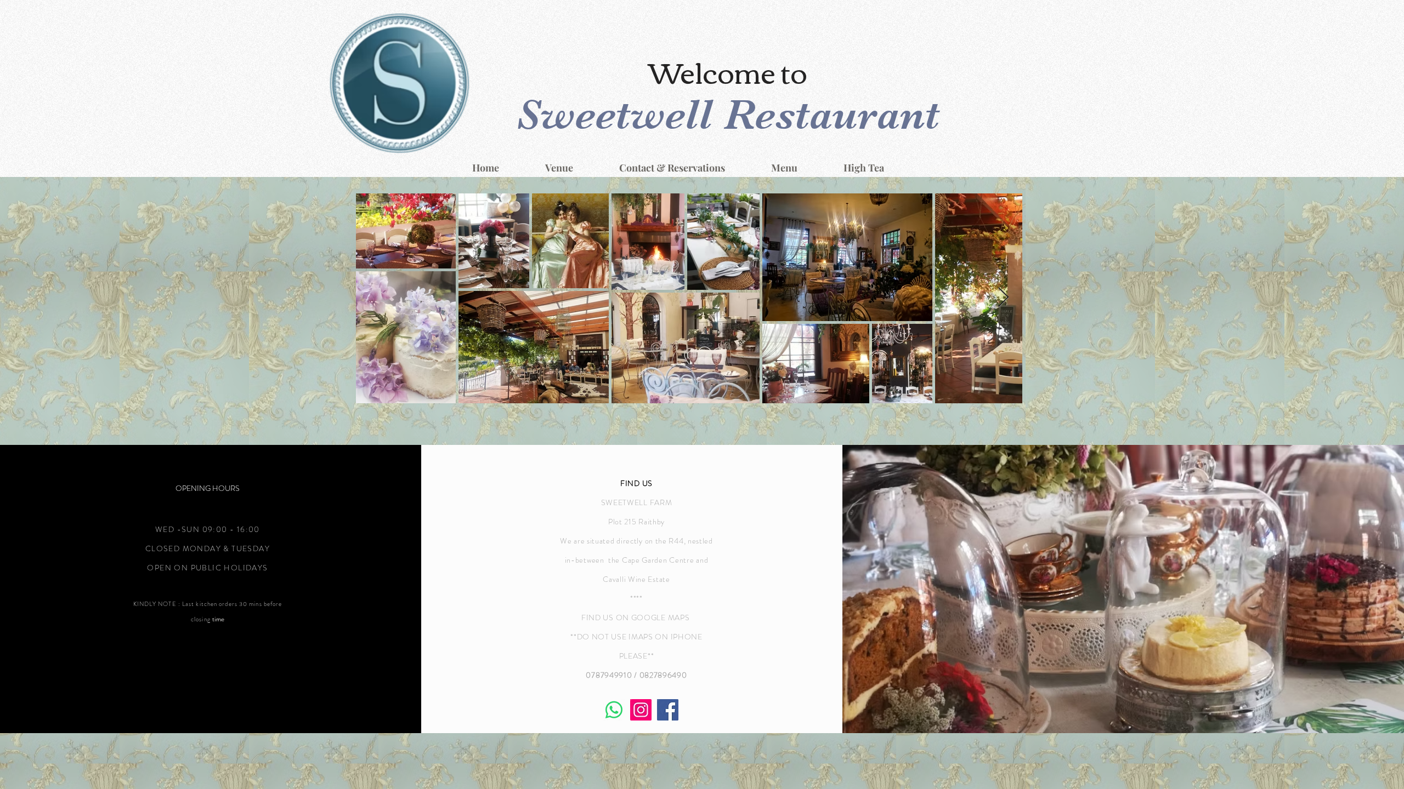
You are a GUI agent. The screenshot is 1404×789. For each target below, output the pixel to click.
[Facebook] (667, 710)
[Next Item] (1003, 297)
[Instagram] (641, 710)
